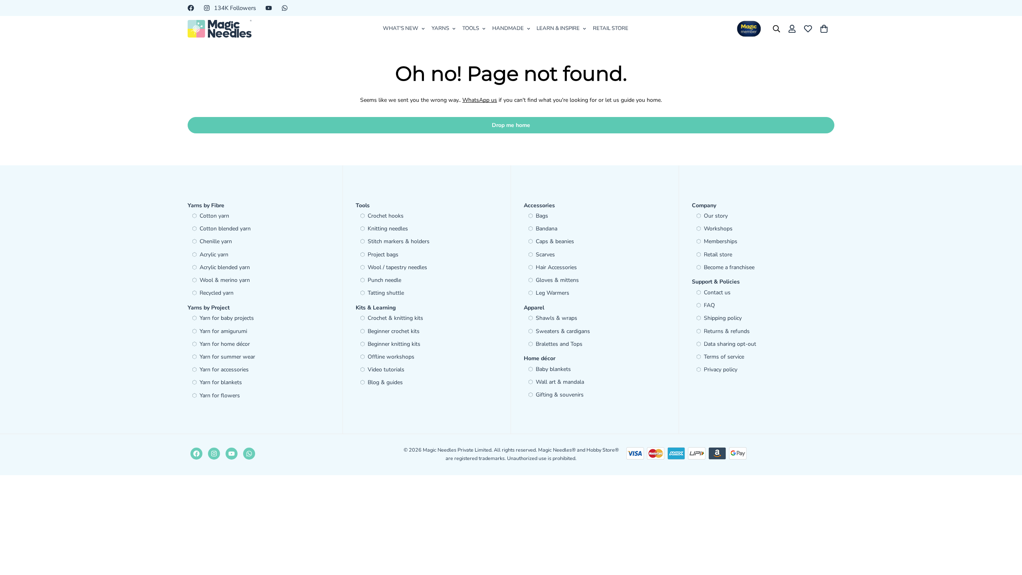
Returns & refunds (727, 331)
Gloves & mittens (557, 280)
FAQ (709, 305)
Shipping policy (723, 318)
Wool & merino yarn (225, 280)
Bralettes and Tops (559, 344)
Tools (470, 28)
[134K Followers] (214, 454)
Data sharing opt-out (730, 344)
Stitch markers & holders (399, 241)
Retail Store (610, 28)
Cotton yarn (214, 216)
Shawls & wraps (556, 318)
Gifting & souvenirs (560, 395)
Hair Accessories (556, 267)
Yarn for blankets (221, 382)
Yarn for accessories (224, 369)
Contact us (717, 292)
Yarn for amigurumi (223, 331)
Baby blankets (553, 369)
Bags (542, 216)
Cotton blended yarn (225, 228)
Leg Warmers (552, 293)
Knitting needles (388, 228)
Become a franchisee (729, 267)
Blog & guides (385, 382)
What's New (400, 28)
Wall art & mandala (560, 382)
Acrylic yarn (214, 254)
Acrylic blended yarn (225, 267)
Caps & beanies (555, 241)
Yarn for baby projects (227, 318)
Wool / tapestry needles (397, 267)
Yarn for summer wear (227, 357)
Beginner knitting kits (394, 344)
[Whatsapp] (284, 8)
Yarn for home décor (225, 344)
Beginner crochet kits (394, 331)
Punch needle (384, 280)
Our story (716, 216)
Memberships (720, 241)
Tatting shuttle (386, 293)
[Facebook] (191, 8)
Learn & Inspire (558, 28)
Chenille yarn (216, 241)
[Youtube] (268, 8)
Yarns (440, 28)
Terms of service (724, 357)
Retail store (718, 254)
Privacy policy (720, 369)
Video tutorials (386, 369)
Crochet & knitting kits (395, 318)
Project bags (383, 254)
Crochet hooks (386, 216)
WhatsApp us (479, 100)
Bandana (546, 228)
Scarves (545, 254)
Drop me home (511, 125)
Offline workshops (391, 357)
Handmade (508, 28)
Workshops (718, 228)
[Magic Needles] (220, 29)
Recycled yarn (217, 293)
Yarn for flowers (220, 395)
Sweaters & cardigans (563, 331)
